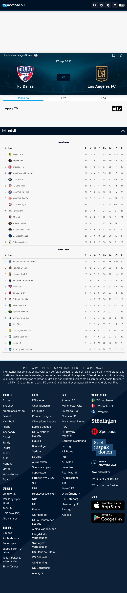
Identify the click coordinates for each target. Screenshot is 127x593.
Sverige (66, 509)
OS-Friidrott (39, 557)
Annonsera (9, 543)
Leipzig (66, 446)
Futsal (6, 437)
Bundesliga (39, 446)
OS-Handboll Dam (43, 552)
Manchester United (73, 421)
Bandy (6, 442)
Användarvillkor (100, 472)
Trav (5, 479)
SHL (34, 483)
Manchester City (72, 405)
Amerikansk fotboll (14, 410)
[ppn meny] (115, 5)
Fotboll (5, 55)
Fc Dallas (25, 86)
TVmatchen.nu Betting (104, 478)
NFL (34, 504)
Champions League (44, 421)
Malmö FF (68, 488)
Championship (41, 405)
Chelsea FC (69, 416)
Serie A (36, 451)
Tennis (6, 453)
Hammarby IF (70, 504)
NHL (35, 488)
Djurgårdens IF (71, 493)
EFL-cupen (38, 400)
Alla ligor (37, 573)
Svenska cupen (41, 467)
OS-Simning (39, 562)
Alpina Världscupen (44, 529)
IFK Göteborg (70, 499)
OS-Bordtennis (41, 567)
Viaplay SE (9, 493)
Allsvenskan (39, 462)
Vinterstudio (10, 474)
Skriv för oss (10, 566)
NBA (35, 499)
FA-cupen (38, 410)
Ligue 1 (36, 440)
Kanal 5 (7, 508)
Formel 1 (37, 509)
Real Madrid (69, 472)
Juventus (67, 467)
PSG (64, 426)
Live (63, 98)
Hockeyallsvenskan (44, 493)
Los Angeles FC (101, 86)
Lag (103, 98)
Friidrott (7, 447)
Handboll (8, 421)
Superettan (39, 472)
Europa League (41, 426)
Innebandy (8, 432)
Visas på (23, 98)
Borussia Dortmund (74, 440)
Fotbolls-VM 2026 (43, 477)
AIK (64, 483)
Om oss (7, 532)
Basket (6, 416)
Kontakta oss (10, 538)
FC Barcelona (70, 477)
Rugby (6, 426)
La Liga (36, 456)
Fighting (7, 463)
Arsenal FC (68, 400)
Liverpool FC (70, 410)
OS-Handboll (40, 514)
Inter (64, 456)
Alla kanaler (9, 518)
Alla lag (66, 514)
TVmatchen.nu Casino (104, 485)
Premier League (42, 416)
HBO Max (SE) (11, 513)
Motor (6, 469)
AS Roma (67, 451)
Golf (5, 458)
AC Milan (67, 462)
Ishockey (8, 405)
